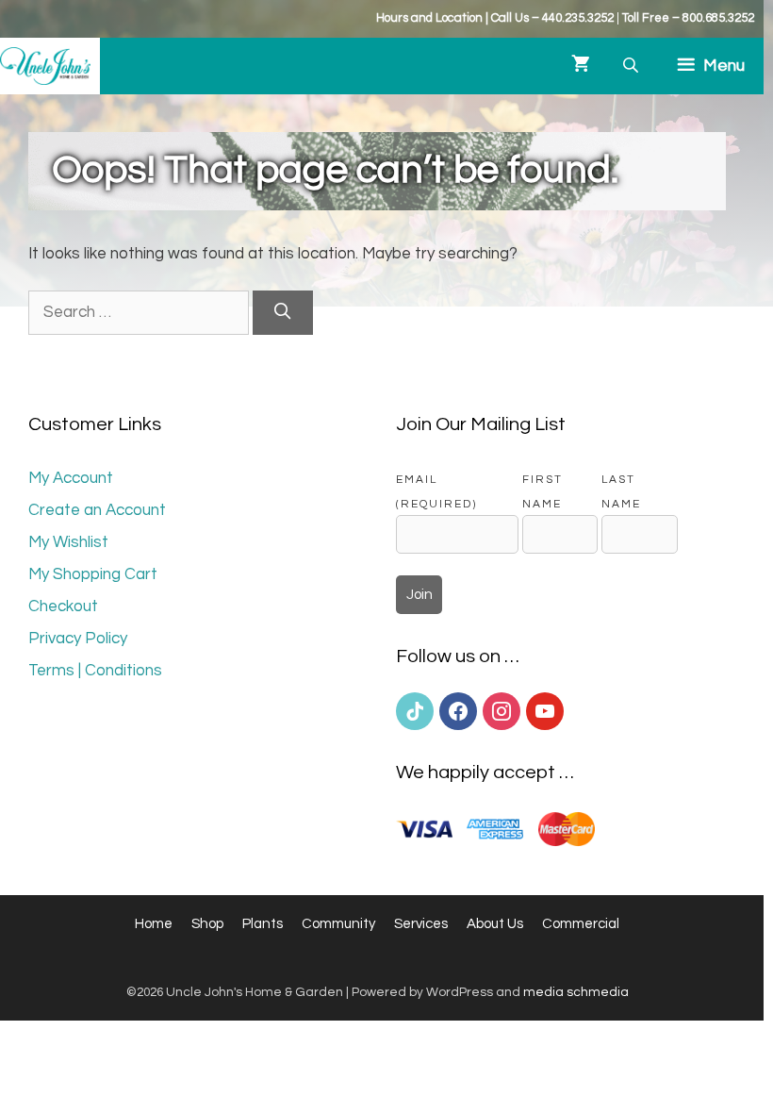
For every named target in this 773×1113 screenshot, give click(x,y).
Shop (207, 924)
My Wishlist (68, 542)
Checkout (63, 606)
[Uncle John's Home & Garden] (45, 66)
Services (421, 924)
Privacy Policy (77, 638)
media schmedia (576, 992)
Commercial (580, 924)
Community (338, 924)
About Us (495, 924)
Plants (262, 924)
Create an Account (97, 510)
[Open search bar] (632, 66)
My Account (70, 478)
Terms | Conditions (95, 670)
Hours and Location (429, 18)
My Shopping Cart (92, 574)
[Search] (283, 313)
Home (154, 924)
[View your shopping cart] (580, 66)
